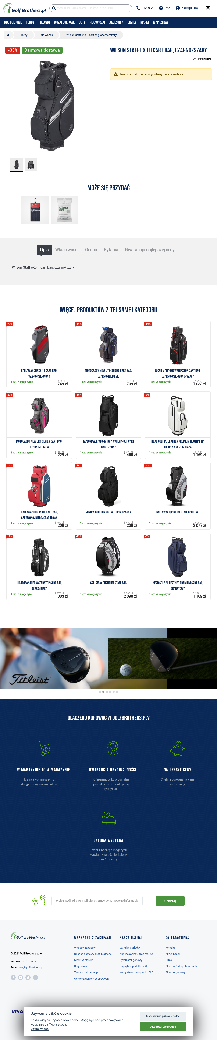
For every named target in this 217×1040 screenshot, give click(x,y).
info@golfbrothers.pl (30, 967)
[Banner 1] (100, 692)
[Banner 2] (103, 692)
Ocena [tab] (91, 249)
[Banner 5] (114, 692)
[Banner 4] (110, 692)
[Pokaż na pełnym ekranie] (10, 62)
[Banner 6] (117, 692)
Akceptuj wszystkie (163, 1026)
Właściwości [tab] (66, 249)
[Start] (8, 35)
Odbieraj (170, 901)
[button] (10, 105)
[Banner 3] (107, 692)
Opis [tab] (44, 249)
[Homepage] (24, 8)
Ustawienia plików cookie (163, 1016)
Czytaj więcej (40, 1028)
